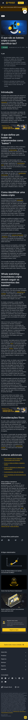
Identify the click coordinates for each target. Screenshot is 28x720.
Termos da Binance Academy (7, 712)
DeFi (12, 343)
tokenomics (19, 446)
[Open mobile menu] (26, 3)
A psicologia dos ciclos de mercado (14, 472)
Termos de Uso (16, 711)
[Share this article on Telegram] (15, 540)
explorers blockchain (17, 235)
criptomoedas (13, 150)
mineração (4, 102)
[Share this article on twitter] (2, 540)
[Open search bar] (15, 3)
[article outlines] (25, 12)
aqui (22, 508)
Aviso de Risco (14, 526)
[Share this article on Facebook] (9, 540)
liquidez (3, 447)
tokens (11, 348)
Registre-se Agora (14, 629)
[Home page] (10, 3)
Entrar (24, 9)
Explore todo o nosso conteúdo (13, 644)
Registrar (21, 2)
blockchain (20, 200)
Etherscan (5, 236)
